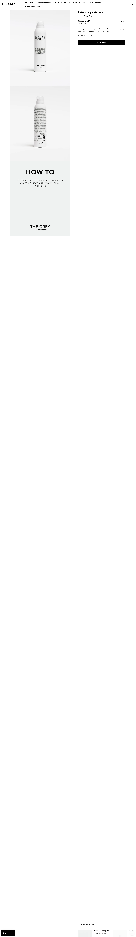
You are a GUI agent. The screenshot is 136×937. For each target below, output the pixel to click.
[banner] (9, 4)
